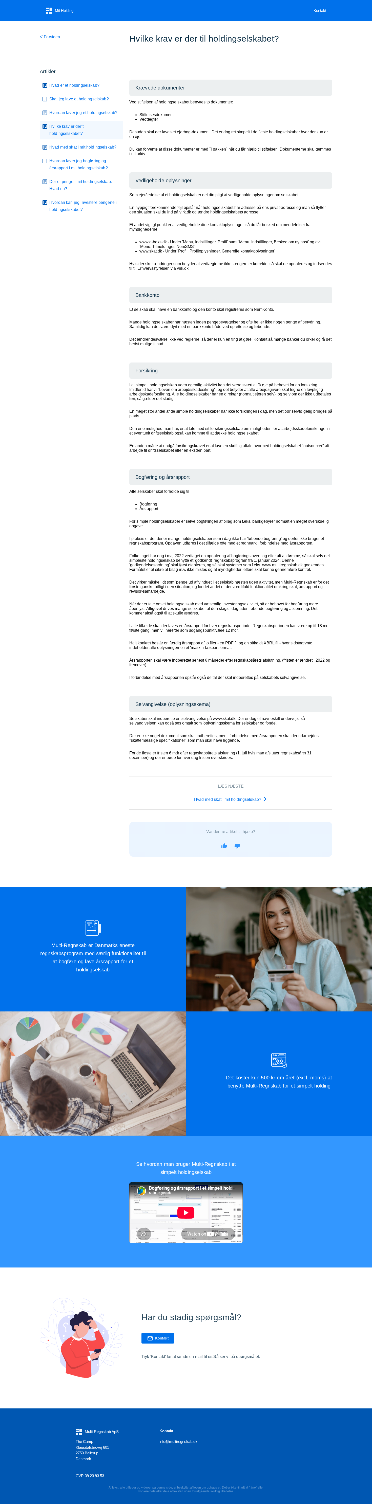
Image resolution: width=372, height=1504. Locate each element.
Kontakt (320, 10)
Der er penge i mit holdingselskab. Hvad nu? (80, 185)
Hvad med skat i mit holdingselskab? (82, 147)
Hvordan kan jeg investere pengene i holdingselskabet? (83, 206)
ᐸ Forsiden (50, 37)
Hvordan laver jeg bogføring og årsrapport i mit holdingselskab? (78, 164)
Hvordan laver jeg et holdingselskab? (83, 113)
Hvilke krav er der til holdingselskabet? (67, 130)
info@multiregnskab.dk (178, 1441)
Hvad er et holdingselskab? (74, 85)
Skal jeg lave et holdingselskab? (79, 99)
